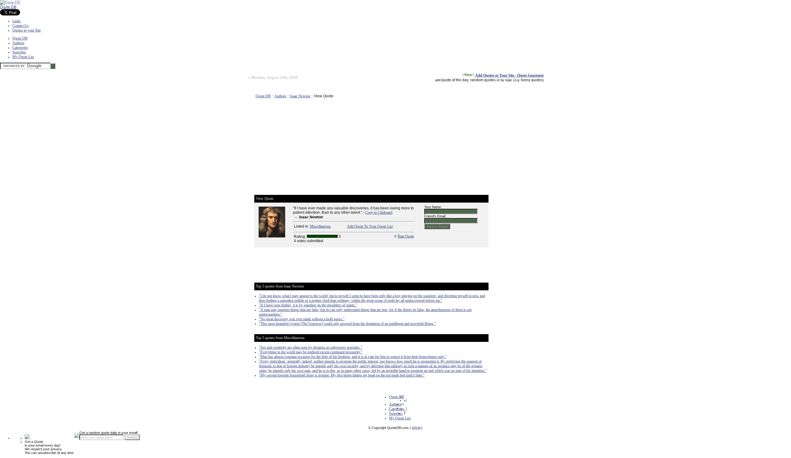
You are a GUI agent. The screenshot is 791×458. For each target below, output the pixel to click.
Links (16, 21)
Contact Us (20, 25)
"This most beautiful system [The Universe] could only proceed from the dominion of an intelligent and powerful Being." (347, 323)
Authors (18, 43)
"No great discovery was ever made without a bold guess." (302, 319)
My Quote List (23, 57)
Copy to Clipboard (378, 212)
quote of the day (455, 80)
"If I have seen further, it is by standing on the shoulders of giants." (308, 305)
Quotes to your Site (26, 30)
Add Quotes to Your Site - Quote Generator (509, 75)
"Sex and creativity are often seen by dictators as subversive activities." (310, 347)
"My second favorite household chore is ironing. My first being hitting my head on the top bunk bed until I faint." (342, 375)
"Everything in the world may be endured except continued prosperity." (310, 352)
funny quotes (532, 80)
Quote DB (8, 7)
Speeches (19, 52)
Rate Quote (406, 236)
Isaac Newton (300, 96)
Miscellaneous (320, 226)
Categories (20, 47)
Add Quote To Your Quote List (370, 226)
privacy (417, 427)
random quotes (483, 80)
